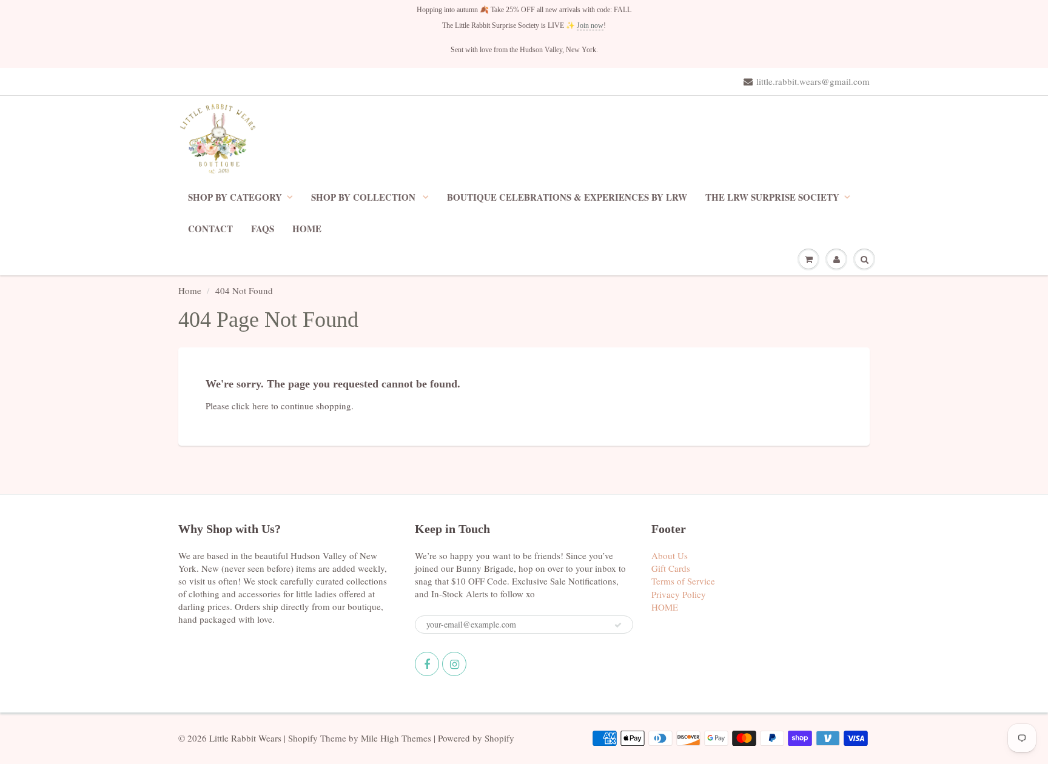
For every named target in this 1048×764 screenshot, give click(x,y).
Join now (590, 25)
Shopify (303, 738)
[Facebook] (427, 664)
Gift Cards (670, 568)
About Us (669, 555)
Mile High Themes (396, 738)
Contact (210, 228)
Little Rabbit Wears (245, 738)
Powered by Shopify (476, 738)
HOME (306, 228)
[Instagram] (454, 664)
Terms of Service (683, 581)
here (260, 406)
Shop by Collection (364, 197)
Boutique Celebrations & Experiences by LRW (567, 197)
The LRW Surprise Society (772, 197)
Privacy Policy (678, 594)
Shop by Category (235, 197)
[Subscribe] (618, 625)
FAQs (262, 228)
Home (189, 290)
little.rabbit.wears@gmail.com (813, 81)
